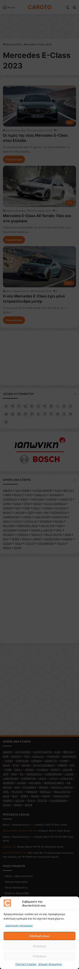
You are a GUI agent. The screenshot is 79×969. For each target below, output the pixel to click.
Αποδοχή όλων (40, 936)
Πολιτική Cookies (25, 964)
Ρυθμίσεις (39, 956)
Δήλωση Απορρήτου (50, 964)
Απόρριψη (39, 946)
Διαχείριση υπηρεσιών (19, 925)
